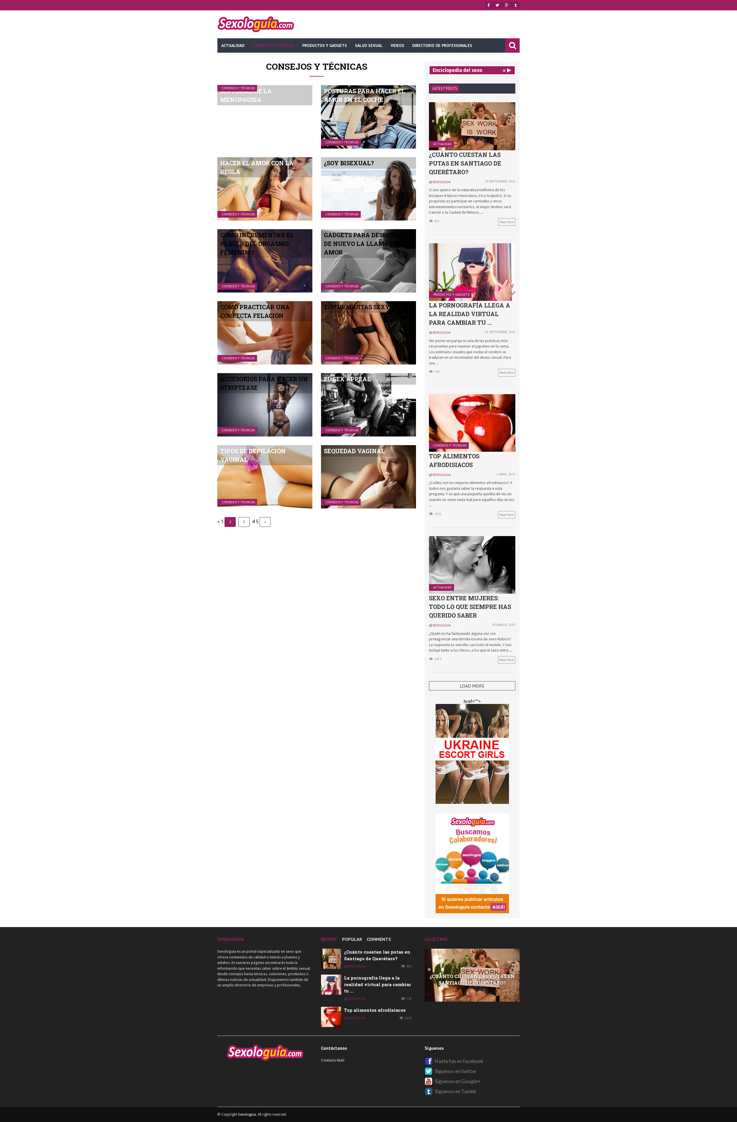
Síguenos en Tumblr (456, 1091)
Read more (506, 222)
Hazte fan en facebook (459, 1061)
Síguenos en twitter (456, 1071)
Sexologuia (247, 1114)
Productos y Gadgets (324, 45)
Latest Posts (444, 88)
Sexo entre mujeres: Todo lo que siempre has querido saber (470, 606)
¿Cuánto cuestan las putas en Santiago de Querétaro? (465, 163)
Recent (329, 939)
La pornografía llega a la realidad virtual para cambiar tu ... (469, 313)
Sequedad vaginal (354, 451)
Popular (352, 939)
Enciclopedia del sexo (457, 70)
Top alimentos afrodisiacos (375, 1010)
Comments (379, 939)
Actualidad (232, 45)
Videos (397, 45)
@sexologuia (440, 182)
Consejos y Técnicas (273, 45)
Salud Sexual (369, 45)
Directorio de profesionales (442, 45)
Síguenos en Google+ (457, 1081)
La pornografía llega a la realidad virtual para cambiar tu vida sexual (472, 984)
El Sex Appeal (347, 379)
